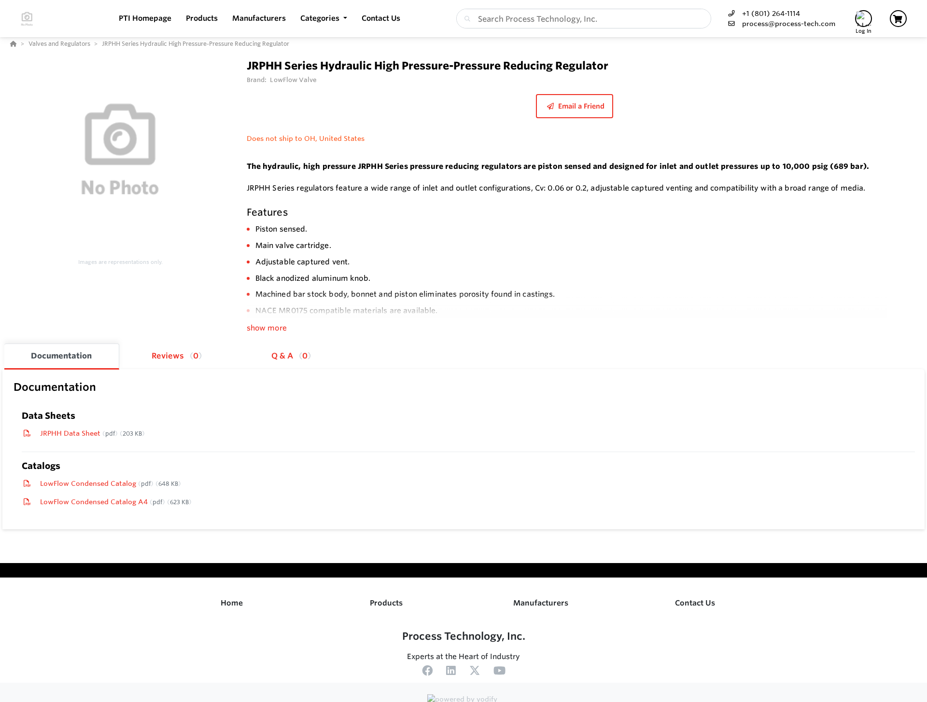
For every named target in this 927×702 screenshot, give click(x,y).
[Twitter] (474, 672)
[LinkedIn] (451, 672)
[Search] (465, 19)
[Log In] (863, 18)
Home (232, 602)
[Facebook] (427, 672)
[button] (323, 18)
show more (267, 327)
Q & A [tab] (289, 355)
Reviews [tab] (175, 355)
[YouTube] (499, 672)
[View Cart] (898, 18)
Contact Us (695, 602)
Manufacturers (540, 602)
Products (386, 602)
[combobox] (584, 18)
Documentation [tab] (61, 355)
